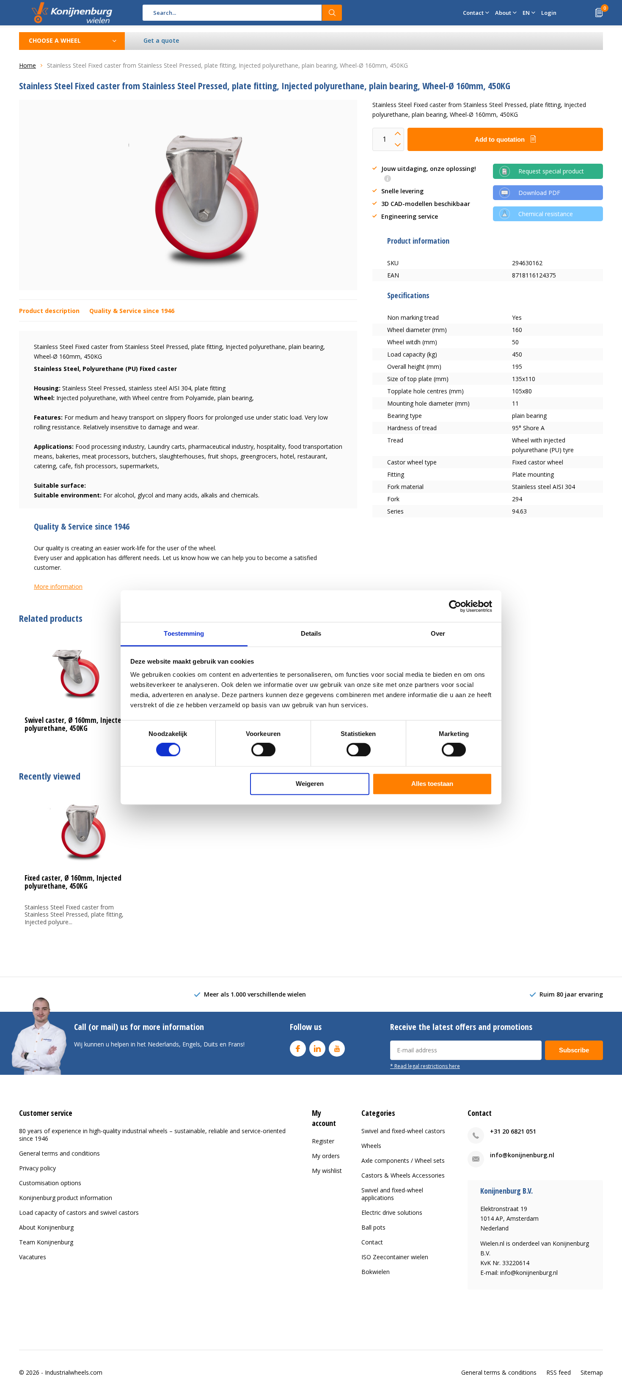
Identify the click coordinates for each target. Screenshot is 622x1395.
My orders (326, 1156)
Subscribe (574, 1050)
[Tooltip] (387, 179)
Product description (49, 311)
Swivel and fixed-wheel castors (403, 1131)
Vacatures (32, 1257)
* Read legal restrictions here (425, 1066)
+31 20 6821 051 (513, 1131)
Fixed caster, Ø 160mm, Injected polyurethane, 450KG (73, 882)
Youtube (337, 1049)
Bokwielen (375, 1272)
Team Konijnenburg (46, 1242)
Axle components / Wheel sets (403, 1160)
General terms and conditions (59, 1153)
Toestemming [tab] (184, 633)
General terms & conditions (499, 1372)
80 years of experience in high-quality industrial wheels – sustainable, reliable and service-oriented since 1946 (152, 1134)
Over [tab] (438, 633)
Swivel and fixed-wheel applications (392, 1194)
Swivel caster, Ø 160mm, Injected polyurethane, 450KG (75, 724)
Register (323, 1141)
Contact (372, 1242)
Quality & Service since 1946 (131, 311)
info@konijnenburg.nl (522, 1155)
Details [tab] (311, 633)
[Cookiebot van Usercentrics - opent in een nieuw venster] (455, 606)
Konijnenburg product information (65, 1198)
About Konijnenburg (46, 1227)
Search (332, 12)
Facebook (298, 1049)
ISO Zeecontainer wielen (394, 1257)
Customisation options (50, 1183)
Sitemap (592, 1372)
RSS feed (558, 1372)
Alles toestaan (432, 783)
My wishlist (327, 1171)
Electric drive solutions (391, 1212)
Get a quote (161, 40)
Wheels (371, 1146)
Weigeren (310, 783)
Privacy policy (37, 1168)
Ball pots (373, 1227)
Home (27, 65)
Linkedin (317, 1049)
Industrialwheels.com (73, 1372)
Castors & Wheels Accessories (403, 1175)
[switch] (263, 750)
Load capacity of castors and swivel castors (79, 1212)
